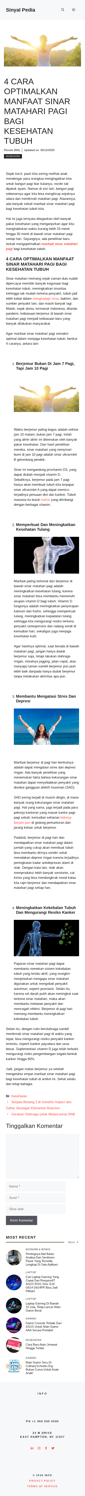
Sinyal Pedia (20, 10)
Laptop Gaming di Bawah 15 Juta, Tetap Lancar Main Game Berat (43, 1307)
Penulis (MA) (12, 150)
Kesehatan (13, 156)
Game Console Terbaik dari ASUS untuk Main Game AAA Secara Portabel (43, 1326)
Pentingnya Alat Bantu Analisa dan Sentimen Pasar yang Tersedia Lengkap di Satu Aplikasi (42, 1259)
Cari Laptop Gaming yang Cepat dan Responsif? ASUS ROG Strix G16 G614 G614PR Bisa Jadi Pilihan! (42, 1284)
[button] (62, 10)
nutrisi (45, 500)
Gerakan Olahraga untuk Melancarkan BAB (43, 1114)
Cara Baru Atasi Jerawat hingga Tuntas (41, 1346)
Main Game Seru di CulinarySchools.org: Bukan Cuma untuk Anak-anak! (43, 1368)
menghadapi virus (46, 298)
